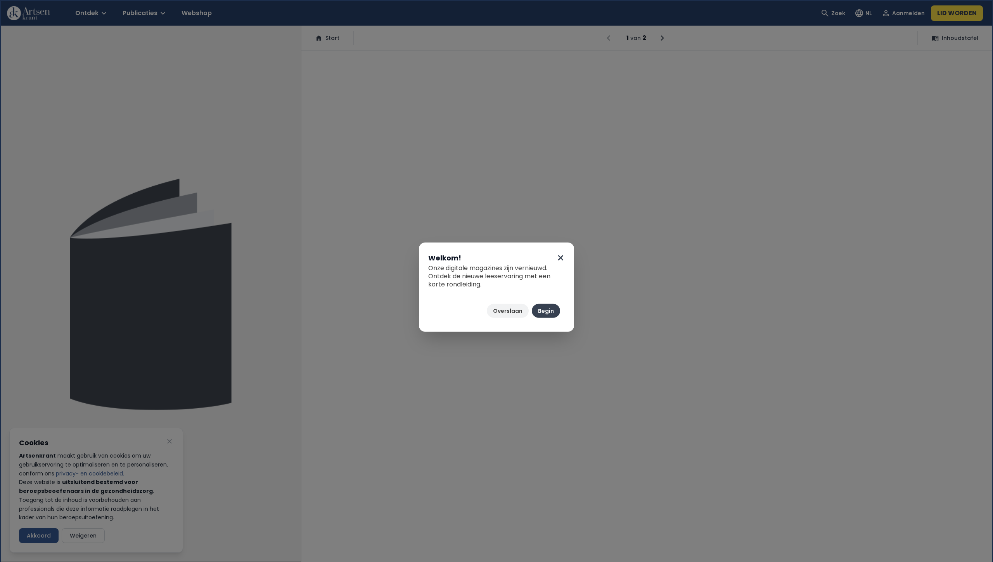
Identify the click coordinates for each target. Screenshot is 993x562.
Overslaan (507, 311)
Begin (546, 311)
